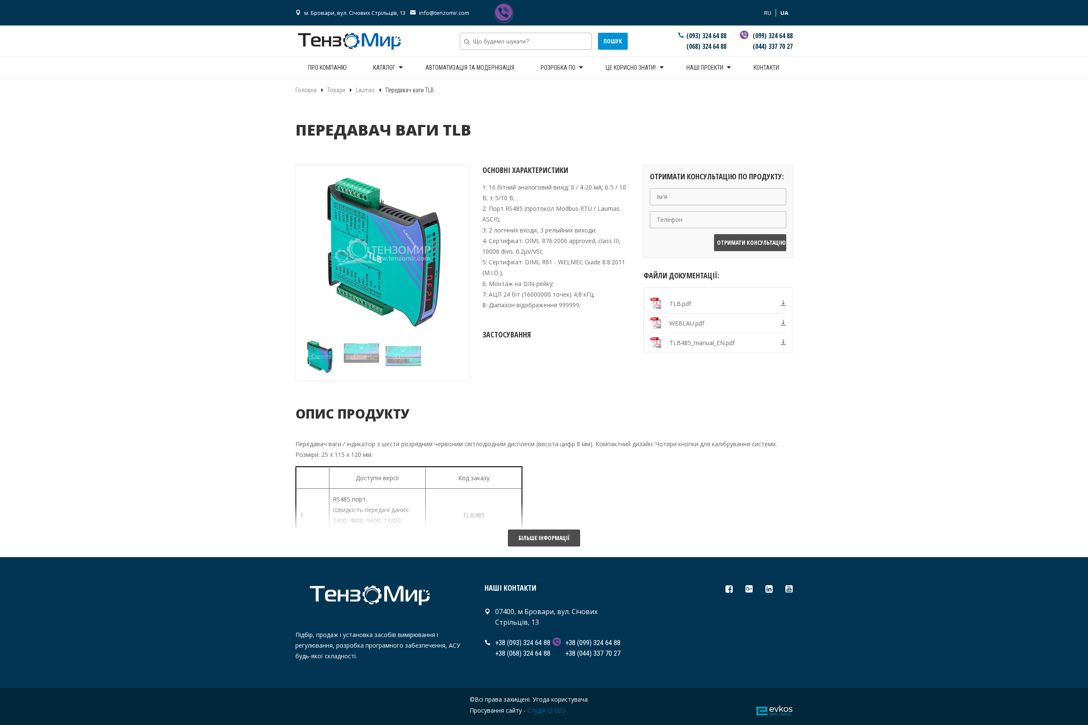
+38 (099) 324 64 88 (592, 643)
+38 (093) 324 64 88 (522, 643)
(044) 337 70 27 (773, 46)
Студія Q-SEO (546, 710)
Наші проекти (704, 67)
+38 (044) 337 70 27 (592, 653)
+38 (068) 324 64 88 (522, 653)
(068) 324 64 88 (706, 46)
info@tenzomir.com (444, 12)
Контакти (766, 67)
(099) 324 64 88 (773, 35)
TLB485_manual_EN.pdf (702, 343)
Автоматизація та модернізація (469, 67)
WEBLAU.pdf (686, 323)
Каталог (384, 67)
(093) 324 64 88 (706, 35)
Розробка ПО (558, 67)
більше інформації (544, 538)
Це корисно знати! (631, 67)
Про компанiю (327, 67)
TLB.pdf (680, 304)
